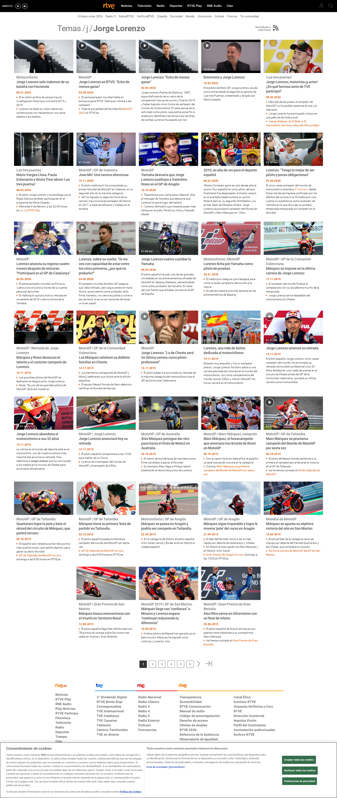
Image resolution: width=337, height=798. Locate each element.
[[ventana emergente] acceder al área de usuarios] (321, 5)
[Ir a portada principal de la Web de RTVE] (74, 685)
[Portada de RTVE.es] (109, 6)
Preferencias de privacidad (299, 781)
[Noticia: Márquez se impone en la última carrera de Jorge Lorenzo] (293, 261)
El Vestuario (301, 189)
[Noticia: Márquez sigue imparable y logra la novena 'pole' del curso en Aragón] (231, 521)
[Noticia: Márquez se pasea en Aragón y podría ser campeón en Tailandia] (168, 515)
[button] (126, 664)
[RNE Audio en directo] (25, 6)
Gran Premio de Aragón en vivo (224, 554)
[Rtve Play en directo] (18, 6)
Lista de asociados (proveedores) (165, 766)
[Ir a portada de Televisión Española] (115, 686)
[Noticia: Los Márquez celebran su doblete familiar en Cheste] (106, 350)
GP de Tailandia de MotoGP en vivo (40, 555)
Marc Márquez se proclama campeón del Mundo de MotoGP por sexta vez (229, 470)
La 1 (22, 210)
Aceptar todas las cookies (299, 759)
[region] (168, 770)
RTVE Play (34, 210)
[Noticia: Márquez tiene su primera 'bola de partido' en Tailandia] (106, 519)
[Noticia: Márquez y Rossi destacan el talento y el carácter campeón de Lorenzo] (43, 351)
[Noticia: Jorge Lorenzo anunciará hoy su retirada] (106, 432)
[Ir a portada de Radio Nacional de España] (157, 686)
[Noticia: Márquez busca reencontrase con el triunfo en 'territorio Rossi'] (106, 603)
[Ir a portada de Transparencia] (231, 686)
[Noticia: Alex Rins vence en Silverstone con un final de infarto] (231, 606)
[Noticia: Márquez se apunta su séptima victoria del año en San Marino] (293, 519)
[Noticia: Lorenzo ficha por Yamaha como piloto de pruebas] (231, 259)
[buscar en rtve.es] (330, 5)
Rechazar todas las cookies (300, 770)
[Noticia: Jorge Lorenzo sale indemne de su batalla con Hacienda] (43, 79)
